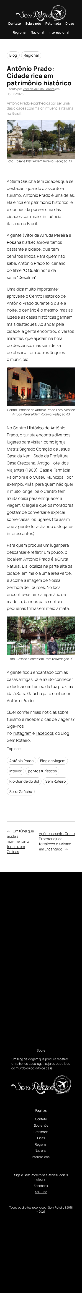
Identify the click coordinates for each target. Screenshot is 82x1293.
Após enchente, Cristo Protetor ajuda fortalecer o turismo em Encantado (57, 841)
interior (15, 771)
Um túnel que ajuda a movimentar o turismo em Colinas (20, 841)
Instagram (22, 733)
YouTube (41, 1192)
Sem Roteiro (55, 781)
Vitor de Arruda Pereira (39, 89)
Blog (13, 55)
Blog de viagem (53, 760)
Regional (31, 55)
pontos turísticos (42, 771)
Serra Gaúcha (20, 791)
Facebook (45, 733)
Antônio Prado (21, 760)
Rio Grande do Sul (24, 781)
